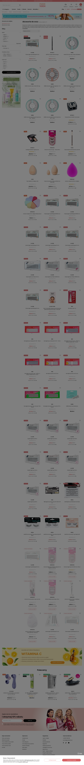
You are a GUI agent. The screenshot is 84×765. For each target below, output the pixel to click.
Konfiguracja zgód (52, 760)
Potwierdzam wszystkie (71, 760)
